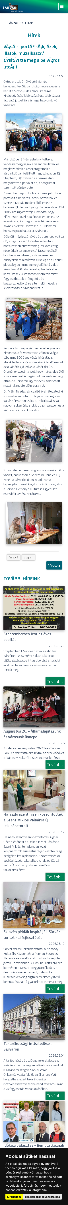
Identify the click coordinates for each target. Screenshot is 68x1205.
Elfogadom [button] (14, 1196)
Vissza (54, 565)
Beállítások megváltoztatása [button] (42, 1196)
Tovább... (55, 681)
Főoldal (12, 22)
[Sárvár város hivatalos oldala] (14, 7)
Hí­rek (28, 22)
